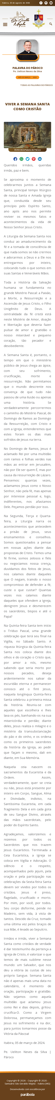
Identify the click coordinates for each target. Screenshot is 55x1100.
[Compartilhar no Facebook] (15, 159)
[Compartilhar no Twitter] (27, 159)
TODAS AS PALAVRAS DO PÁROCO (36, 85)
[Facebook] (41, 3)
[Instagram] (46, 3)
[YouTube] (51, 3)
